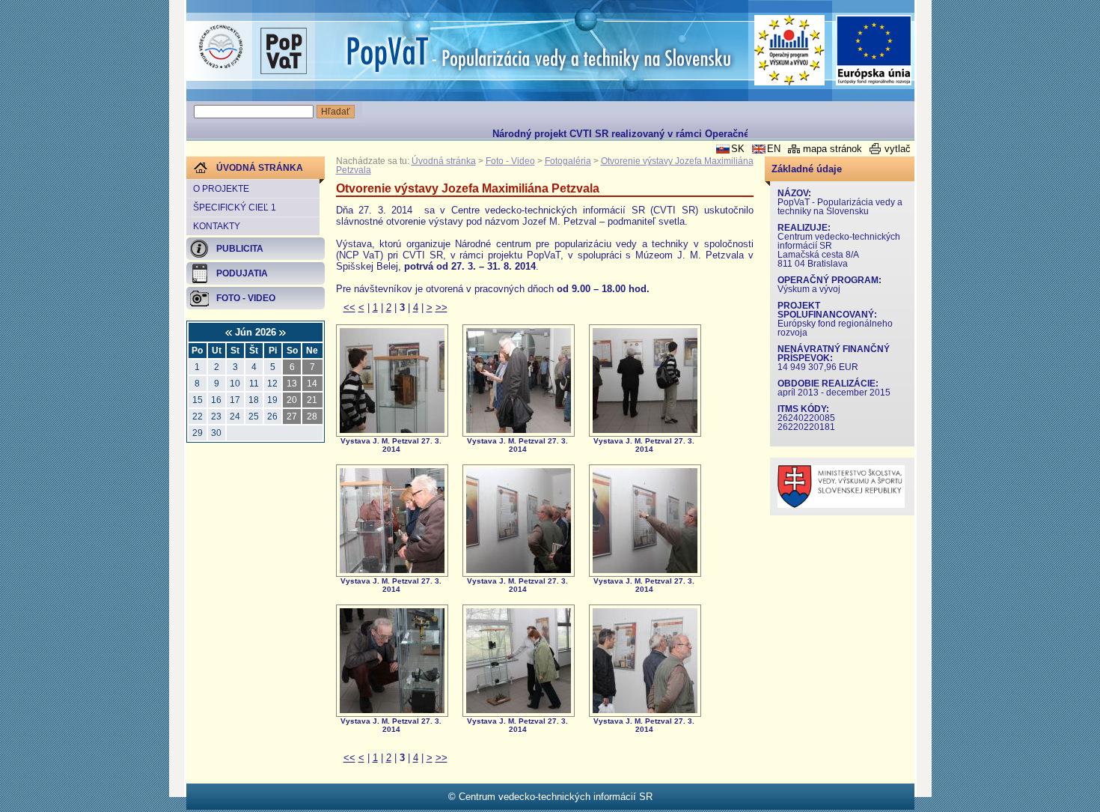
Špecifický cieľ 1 (234, 207)
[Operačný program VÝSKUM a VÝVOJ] (789, 50)
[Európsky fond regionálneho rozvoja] (874, 50)
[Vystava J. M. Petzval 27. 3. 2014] (392, 429)
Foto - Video (510, 161)
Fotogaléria (568, 161)
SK (738, 148)
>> (441, 307)
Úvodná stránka (444, 161)
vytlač (897, 148)
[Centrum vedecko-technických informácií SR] (220, 47)
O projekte (221, 188)
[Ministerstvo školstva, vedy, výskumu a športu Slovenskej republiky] (841, 504)
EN (773, 148)
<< (349, 307)
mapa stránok (832, 148)
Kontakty (216, 226)
